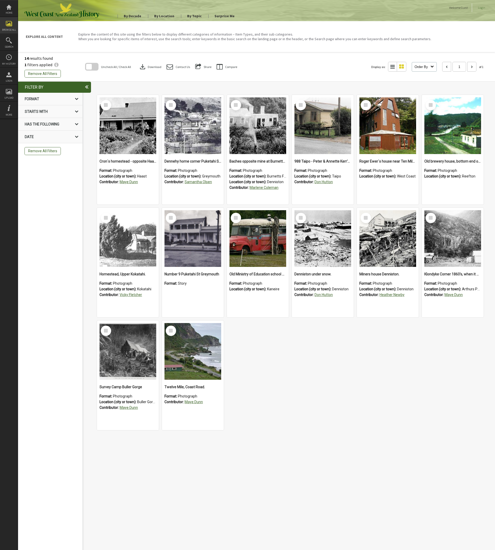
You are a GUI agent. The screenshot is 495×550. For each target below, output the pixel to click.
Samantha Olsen (198, 182)
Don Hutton (324, 182)
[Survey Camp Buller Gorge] (128, 351)
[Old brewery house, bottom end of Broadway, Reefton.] (452, 125)
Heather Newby (392, 295)
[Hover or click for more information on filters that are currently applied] (56, 64)
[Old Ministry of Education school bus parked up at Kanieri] (257, 238)
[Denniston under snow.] (322, 238)
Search (9, 46)
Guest (464, 8)
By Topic (194, 16)
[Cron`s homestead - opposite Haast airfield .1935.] (128, 125)
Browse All (9, 29)
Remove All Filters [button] (42, 74)
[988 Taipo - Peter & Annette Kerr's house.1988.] (322, 125)
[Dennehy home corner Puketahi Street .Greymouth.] (192, 125)
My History (9, 63)
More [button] (9, 114)
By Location (164, 16)
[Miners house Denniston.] (387, 238)
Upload (8, 97)
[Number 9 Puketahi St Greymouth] (192, 238)
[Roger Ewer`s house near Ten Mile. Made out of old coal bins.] (387, 125)
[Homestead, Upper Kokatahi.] (128, 238)
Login (9, 80)
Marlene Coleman (264, 187)
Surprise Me (224, 16)
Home (9, 12)
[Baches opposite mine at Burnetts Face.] (257, 125)
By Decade (132, 16)
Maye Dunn (129, 182)
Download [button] (150, 67)
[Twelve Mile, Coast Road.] (192, 351)
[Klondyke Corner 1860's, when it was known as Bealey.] (452, 238)
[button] (178, 67)
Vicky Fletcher (131, 295)
